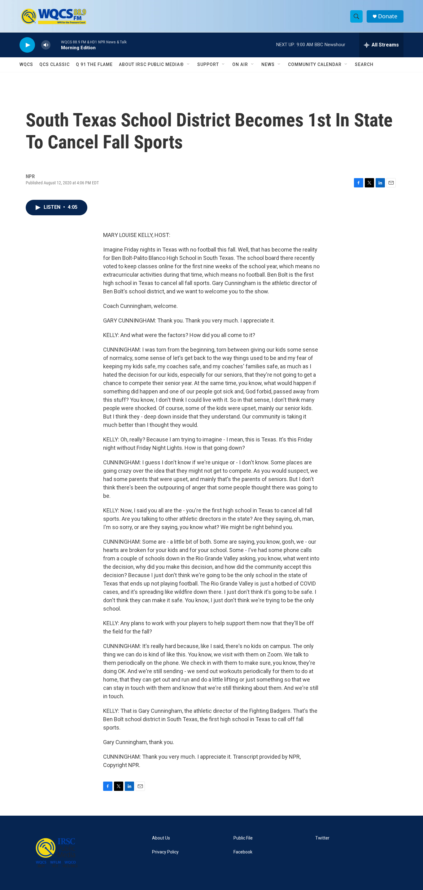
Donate (387, 16)
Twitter (322, 838)
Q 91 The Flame (94, 64)
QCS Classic (54, 64)
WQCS (26, 64)
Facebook (242, 852)
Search (364, 64)
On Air (240, 64)
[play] (27, 45)
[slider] (56, 45)
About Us (161, 838)
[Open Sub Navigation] (188, 64)
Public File (243, 838)
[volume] (46, 45)
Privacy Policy (165, 852)
